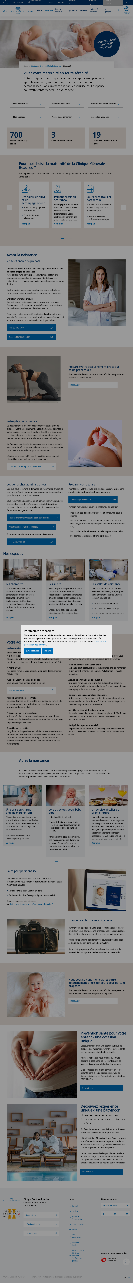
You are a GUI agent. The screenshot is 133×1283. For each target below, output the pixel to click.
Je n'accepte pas (32, 651)
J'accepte (47, 651)
